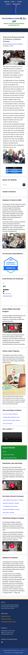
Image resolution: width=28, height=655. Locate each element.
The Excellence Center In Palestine (14, 44)
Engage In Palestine (5, 616)
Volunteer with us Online (8, 454)
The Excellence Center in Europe (10, 506)
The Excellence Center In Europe (8, 621)
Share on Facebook (15, 170)
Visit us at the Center (7, 423)
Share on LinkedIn (15, 172)
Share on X (14, 167)
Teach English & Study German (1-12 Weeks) (13, 500)
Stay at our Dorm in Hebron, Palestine (11, 420)
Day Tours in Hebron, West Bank (10, 414)
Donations (19, 1)
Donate (4, 451)
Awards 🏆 (8, 4)
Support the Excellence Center (9, 457)
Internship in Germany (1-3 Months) (11, 503)
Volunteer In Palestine (6, 619)
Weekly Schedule (16, 4)
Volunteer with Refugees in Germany (11, 509)
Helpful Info (7, 1)
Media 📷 (13, 1)
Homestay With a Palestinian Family (11, 417)
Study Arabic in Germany (8, 512)
